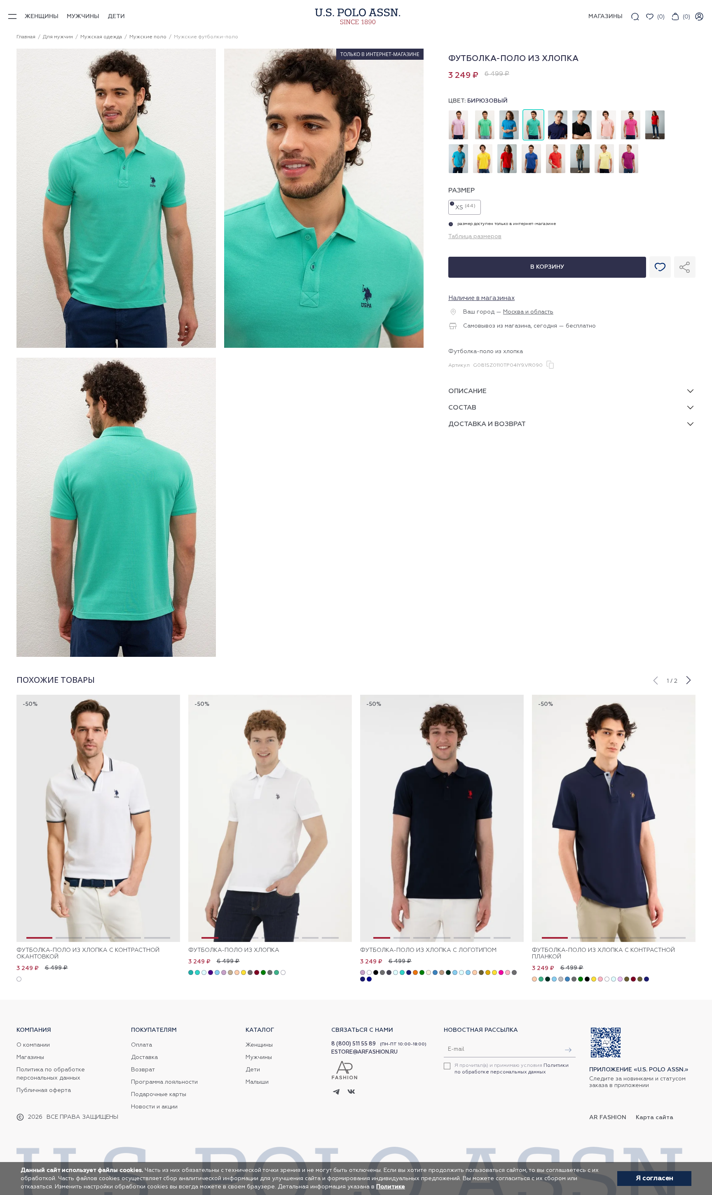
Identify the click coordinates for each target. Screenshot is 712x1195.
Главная (25, 37)
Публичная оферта (43, 1090)
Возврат (143, 1070)
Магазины (30, 1057)
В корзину (547, 267)
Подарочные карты (158, 1094)
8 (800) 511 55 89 (353, 1044)
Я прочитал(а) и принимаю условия (511, 1069)
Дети (116, 16)
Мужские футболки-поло (206, 37)
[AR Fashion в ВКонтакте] (351, 1093)
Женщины (42, 16)
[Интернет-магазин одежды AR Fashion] (356, 16)
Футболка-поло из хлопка (233, 950)
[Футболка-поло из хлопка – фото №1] (116, 346)
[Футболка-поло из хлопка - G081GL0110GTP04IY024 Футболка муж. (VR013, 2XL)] (270, 818)
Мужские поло (147, 37)
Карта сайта (654, 1117)
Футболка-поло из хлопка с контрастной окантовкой (87, 953)
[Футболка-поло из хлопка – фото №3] (116, 656)
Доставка (144, 1057)
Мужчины (83, 16)
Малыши (257, 1082)
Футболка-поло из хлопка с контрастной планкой (603, 953)
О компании (33, 1045)
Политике (390, 1187)
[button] (655, 679)
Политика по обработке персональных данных (50, 1074)
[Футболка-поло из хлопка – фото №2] (324, 346)
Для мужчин (58, 37)
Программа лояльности (164, 1082)
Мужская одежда (101, 37)
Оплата (141, 1045)
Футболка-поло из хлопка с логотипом (428, 950)
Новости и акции (154, 1107)
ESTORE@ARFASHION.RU (364, 1052)
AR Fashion (607, 1117)
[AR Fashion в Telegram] (336, 1092)
